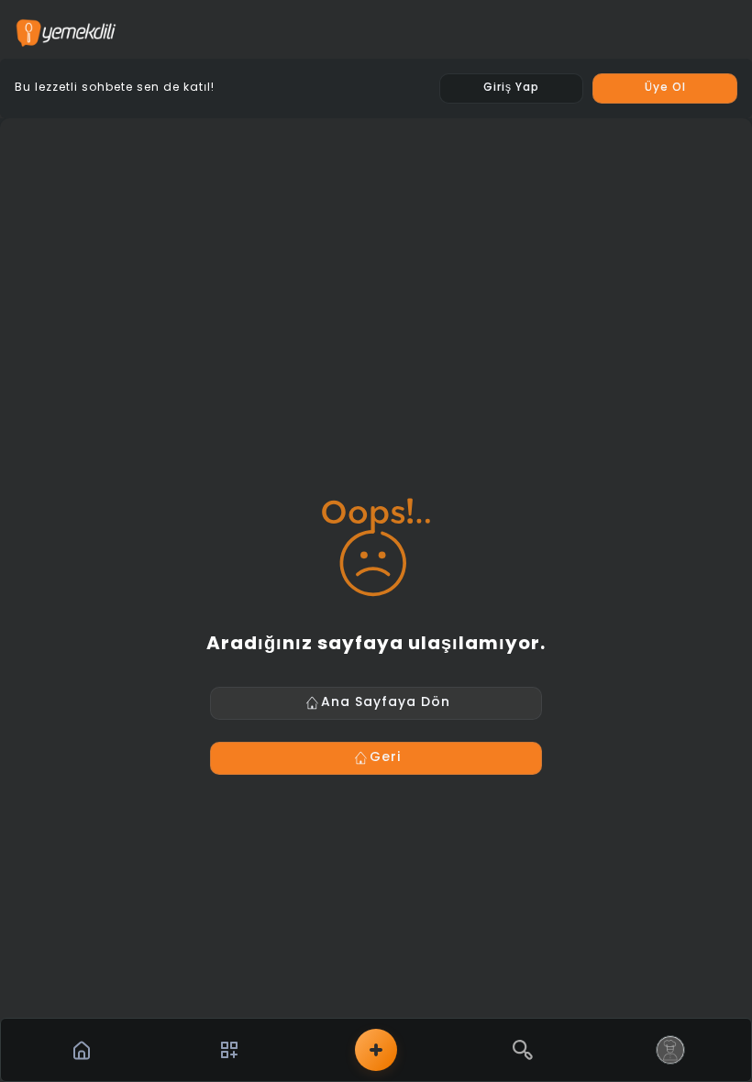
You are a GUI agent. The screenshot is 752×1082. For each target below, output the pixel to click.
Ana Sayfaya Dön (385, 703)
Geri (385, 758)
